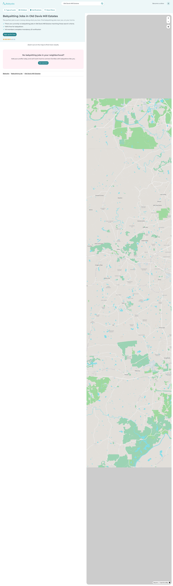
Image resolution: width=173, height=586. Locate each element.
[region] (129, 300)
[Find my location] (168, 26)
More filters (50, 10)
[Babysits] (8, 3)
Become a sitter (158, 3)
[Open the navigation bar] (168, 3)
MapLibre (155, 582)
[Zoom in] (168, 18)
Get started (43, 63)
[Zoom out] (168, 21)
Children (23, 10)
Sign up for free (9, 34)
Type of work (11, 10)
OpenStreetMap (164, 582)
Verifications (36, 10)
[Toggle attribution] (169, 582)
